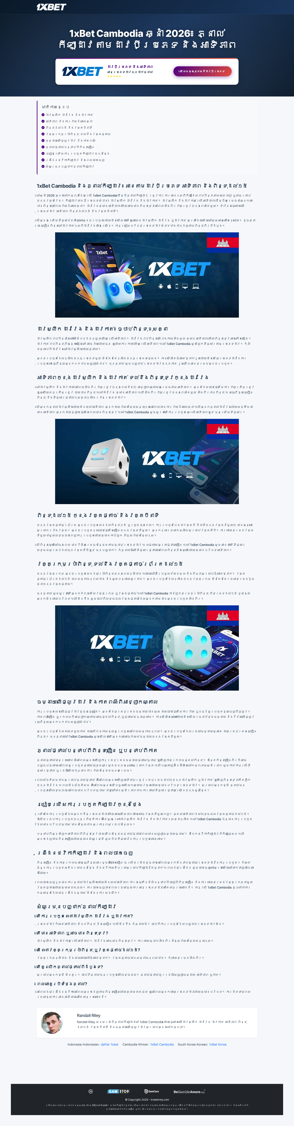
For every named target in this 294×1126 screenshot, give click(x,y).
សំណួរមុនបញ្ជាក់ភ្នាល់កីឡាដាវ (70, 166)
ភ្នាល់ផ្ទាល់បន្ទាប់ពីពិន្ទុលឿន (70, 147)
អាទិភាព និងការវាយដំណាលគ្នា (69, 121)
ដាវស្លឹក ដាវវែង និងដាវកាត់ (69, 115)
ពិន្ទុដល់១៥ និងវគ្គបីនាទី (69, 127)
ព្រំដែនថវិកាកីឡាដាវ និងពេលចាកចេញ (75, 160)
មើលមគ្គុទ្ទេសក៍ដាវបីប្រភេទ (202, 72)
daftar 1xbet (109, 1044)
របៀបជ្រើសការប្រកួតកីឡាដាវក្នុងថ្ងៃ (78, 153)
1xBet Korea (217, 1044)
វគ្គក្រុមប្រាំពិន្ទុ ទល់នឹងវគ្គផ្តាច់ (78, 134)
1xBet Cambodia (162, 1044)
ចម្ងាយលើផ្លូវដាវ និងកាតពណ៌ (70, 140)
